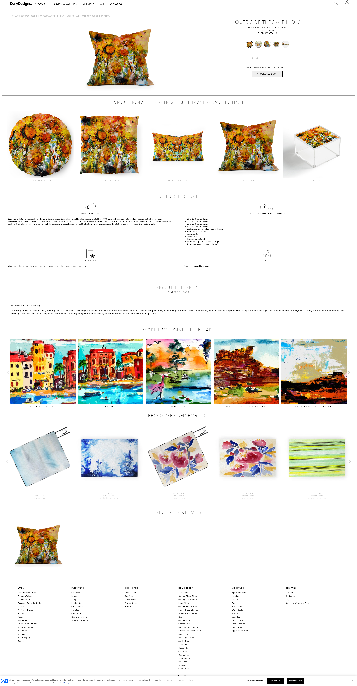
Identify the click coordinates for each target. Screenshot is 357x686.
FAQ (287, 600)
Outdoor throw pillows (38, 16)
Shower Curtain (132, 603)
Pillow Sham (130, 600)
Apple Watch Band (240, 631)
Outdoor (21, 16)
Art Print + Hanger (26, 610)
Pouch (235, 603)
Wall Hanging (24, 638)
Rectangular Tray (186, 638)
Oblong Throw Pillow (187, 600)
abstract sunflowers (257, 27)
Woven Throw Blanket (188, 613)
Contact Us (290, 596)
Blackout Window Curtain (189, 631)
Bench (74, 596)
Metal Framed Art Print (28, 593)
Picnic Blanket (238, 624)
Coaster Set (183, 648)
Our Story (89, 4)
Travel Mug (237, 606)
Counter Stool (77, 613)
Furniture (77, 588)
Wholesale (116, 4)
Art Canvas (23, 613)
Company (291, 588)
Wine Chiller (184, 669)
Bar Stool (75, 610)
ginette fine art (280, 27)
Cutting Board (184, 655)
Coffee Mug (183, 652)
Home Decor (185, 588)
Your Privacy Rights (254, 681)
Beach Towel (237, 620)
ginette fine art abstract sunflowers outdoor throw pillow (80, 16)
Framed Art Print (25, 600)
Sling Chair (76, 600)
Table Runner (184, 658)
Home (13, 16)
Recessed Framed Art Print (30, 603)
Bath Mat (129, 606)
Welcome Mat (184, 624)
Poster (21, 617)
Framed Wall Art (25, 596)
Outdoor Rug (184, 620)
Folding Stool (77, 603)
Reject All (275, 681)
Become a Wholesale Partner (298, 603)
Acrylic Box (183, 645)
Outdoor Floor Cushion (188, 606)
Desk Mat (236, 600)
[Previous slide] (7, 146)
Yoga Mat (236, 613)
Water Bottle (237, 610)
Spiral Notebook (239, 593)
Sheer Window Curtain (188, 627)
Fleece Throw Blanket (188, 610)
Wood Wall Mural (25, 627)
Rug (180, 617)
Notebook (236, 596)
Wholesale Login (267, 74)
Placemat (182, 662)
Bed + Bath (131, 588)
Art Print (21, 606)
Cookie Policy (63, 683)
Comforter (129, 596)
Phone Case (237, 627)
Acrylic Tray (183, 641)
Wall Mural (22, 634)
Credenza (75, 593)
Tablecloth (183, 665)
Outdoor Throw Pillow (188, 596)
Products (40, 4)
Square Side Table (79, 620)
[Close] (352, 681)
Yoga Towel (237, 617)
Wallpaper (22, 631)
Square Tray (183, 634)
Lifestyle (238, 588)
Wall (21, 588)
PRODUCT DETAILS (267, 33)
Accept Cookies (295, 681)
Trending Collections (64, 4)
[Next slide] (349, 146)
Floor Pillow (183, 603)
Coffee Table (77, 606)
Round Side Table (79, 617)
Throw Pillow (184, 593)
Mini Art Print (23, 620)
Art (102, 4)
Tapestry (21, 641)
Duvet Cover (130, 593)
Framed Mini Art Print (27, 624)
